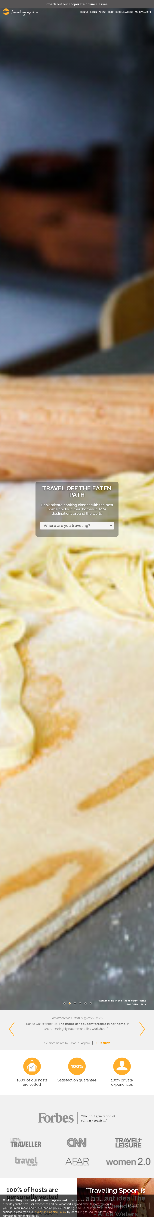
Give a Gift (145, 12)
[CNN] (77, 1142)
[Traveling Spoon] (21, 12)
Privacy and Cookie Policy (50, 1211)
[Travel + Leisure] (128, 1142)
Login (93, 12)
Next (150, 1023)
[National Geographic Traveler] (25, 1142)
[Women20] (128, 1161)
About (102, 12)
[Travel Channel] (25, 1161)
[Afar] (77, 1161)
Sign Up (84, 12)
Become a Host (124, 12)
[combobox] (77, 525)
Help (111, 12)
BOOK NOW (102, 1043)
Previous (6, 1023)
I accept (135, 1205)
